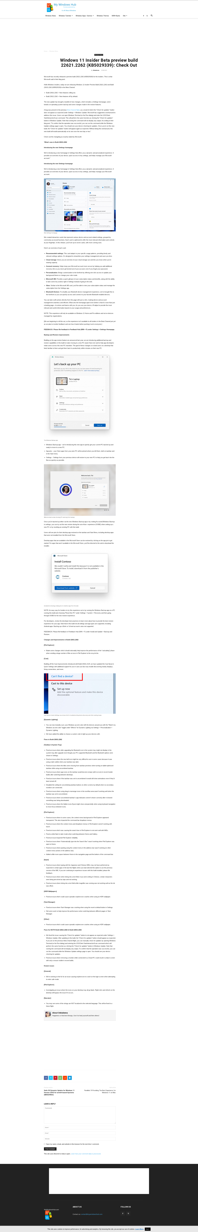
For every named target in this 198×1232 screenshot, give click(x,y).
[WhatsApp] (60, 1078)
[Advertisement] (116, 7)
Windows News (50, 16)
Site (124, 16)
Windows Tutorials (65, 16)
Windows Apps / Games (84, 16)
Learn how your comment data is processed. (86, 1154)
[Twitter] (147, 15)
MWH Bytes (116, 16)
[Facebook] (143, 15)
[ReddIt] (65, 1078)
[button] (151, 16)
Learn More (139, 1229)
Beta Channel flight (73, 110)
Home (45, 51)
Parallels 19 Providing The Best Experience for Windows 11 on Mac (100, 1092)
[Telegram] (70, 1078)
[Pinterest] (55, 1078)
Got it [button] (147, 1229)
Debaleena (96, 70)
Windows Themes (103, 16)
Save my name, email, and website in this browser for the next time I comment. (72, 1144)
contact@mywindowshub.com (91, 1214)
